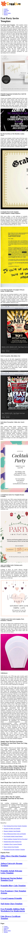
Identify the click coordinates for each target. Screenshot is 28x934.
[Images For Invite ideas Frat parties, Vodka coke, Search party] (14, 395)
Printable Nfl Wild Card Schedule (12, 828)
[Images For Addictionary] (14, 652)
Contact (6, 926)
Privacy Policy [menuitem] (7, 13)
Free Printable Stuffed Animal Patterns (13, 836)
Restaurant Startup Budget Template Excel (11, 879)
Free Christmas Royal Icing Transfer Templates (15, 826)
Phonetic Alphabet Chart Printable (12, 831)
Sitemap (6, 932)
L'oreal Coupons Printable (11, 898)
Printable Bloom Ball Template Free (12, 841)
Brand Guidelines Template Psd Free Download (15, 839)
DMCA (6, 929)
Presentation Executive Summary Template (14, 849)
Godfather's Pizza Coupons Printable (13, 844)
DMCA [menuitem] (6, 11)
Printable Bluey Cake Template (13, 886)
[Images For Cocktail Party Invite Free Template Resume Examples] (14, 467)
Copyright (6, 928)
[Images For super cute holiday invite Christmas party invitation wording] (14, 537)
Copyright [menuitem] (6, 10)
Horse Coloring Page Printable (11, 847)
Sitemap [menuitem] (6, 14)
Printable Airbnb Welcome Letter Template (11, 872)
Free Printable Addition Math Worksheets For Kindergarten (13, 910)
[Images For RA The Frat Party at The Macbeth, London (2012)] (14, 120)
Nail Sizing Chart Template (11, 904)
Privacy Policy (7, 930)
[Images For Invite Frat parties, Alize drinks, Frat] (14, 329)
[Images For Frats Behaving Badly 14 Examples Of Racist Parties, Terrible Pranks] (14, 257)
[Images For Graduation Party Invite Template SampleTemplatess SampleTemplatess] (14, 179)
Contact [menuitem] (6, 9)
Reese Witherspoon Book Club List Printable (15, 833)
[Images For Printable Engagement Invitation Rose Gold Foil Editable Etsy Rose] (14, 73)
